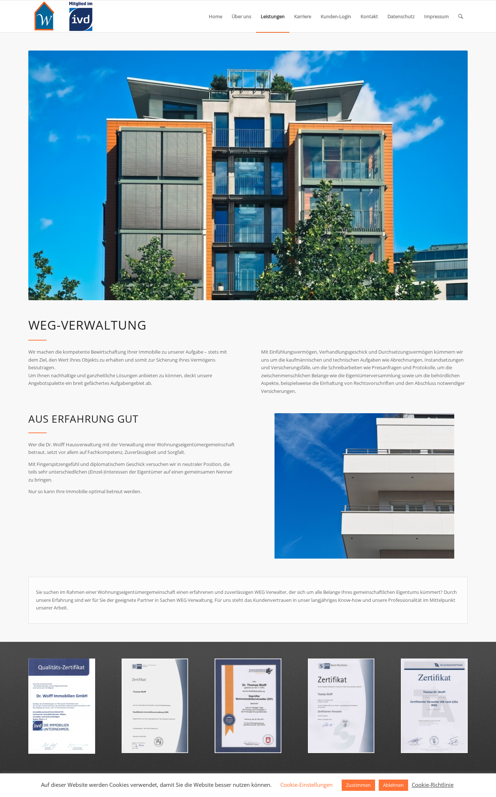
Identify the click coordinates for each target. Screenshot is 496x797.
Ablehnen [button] (393, 785)
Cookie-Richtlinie (433, 784)
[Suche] (461, 16)
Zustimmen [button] (358, 785)
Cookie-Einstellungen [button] (306, 784)
